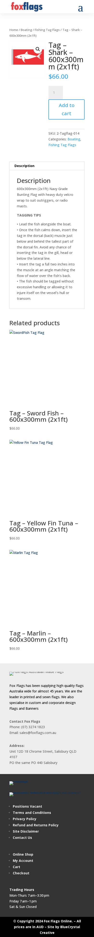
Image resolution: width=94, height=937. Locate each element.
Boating (26, 30)
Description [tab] (24, 165)
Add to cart (66, 109)
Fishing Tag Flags (47, 30)
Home (13, 30)
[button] (38, 49)
